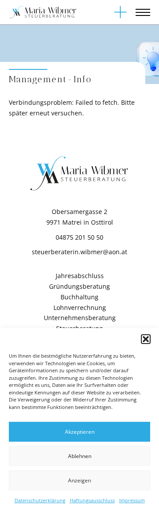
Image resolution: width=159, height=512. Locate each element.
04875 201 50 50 (79, 237)
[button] (145, 339)
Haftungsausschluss (92, 500)
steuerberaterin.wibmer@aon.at (79, 252)
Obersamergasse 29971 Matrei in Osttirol (79, 216)
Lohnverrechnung (79, 307)
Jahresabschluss (80, 275)
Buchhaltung (79, 297)
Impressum (132, 500)
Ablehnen (79, 456)
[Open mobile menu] (143, 12)
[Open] (120, 12)
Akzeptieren (80, 432)
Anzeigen (79, 480)
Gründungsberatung (79, 286)
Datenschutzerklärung (40, 500)
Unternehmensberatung (80, 317)
